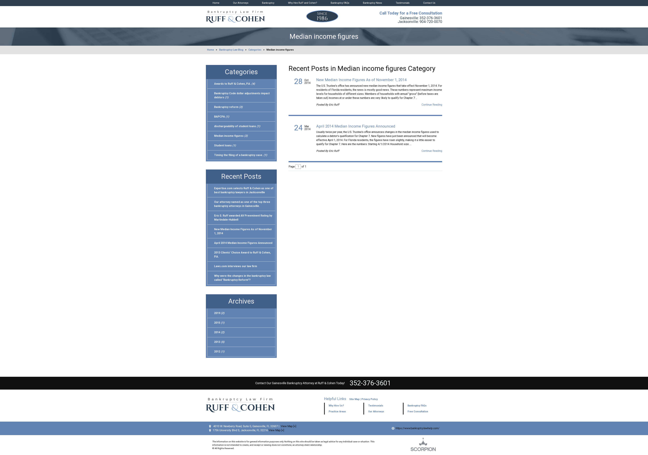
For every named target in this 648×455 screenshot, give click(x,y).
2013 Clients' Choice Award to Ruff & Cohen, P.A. (242, 254)
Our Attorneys (240, 3)
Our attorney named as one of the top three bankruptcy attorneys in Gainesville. (242, 204)
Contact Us (429, 3)
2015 (219, 322)
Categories (254, 49)
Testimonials (403, 3)
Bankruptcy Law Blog (231, 49)
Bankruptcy (268, 3)
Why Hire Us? (336, 405)
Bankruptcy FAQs (340, 3)
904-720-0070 (420, 22)
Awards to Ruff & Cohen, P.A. (234, 83)
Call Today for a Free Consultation (411, 13)
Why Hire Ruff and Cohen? (302, 3)
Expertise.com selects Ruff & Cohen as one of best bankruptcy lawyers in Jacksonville (243, 190)
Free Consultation (418, 411)
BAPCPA (221, 116)
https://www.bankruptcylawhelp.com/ (417, 428)
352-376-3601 (421, 18)
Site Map (354, 399)
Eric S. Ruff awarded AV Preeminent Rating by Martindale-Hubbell (243, 217)
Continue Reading (432, 104)
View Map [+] (288, 426)
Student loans (225, 145)
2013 (219, 342)
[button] (383, 406)
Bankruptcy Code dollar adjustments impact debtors (242, 95)
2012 (219, 351)
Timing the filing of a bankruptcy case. (240, 155)
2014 (219, 332)
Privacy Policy (369, 399)
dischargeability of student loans (237, 126)
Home (216, 3)
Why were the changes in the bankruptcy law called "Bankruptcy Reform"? (242, 277)
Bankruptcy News (372, 3)
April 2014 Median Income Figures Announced (355, 126)
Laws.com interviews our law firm (235, 266)
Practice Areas (337, 411)
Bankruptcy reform (228, 107)
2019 (219, 313)
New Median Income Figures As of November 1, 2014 (361, 80)
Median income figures (231, 135)
